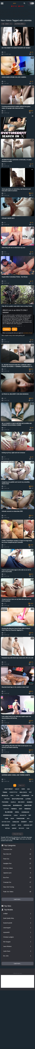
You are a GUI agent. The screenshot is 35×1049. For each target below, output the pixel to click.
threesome (20, 818)
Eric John (17, 956)
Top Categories (10, 845)
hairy (14, 825)
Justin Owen (17, 951)
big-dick (21, 828)
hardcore (7, 805)
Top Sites (7, 906)
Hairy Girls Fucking (17, 887)
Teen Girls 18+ (17, 854)
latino (28, 799)
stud (17, 795)
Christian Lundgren (17, 937)
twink (5, 792)
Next (20, 785)
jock (12, 818)
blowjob (9, 812)
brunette (23, 815)
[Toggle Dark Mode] (31, 3)
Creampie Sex (17, 882)
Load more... (17, 899)
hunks (29, 802)
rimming (28, 808)
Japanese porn (17, 873)
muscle (5, 795)
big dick (21, 802)
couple (13, 802)
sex (28, 789)
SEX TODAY (15, 6)
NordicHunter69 (17, 923)
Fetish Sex (17, 858)
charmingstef (17, 927)
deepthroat (9, 789)
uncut (17, 789)
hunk (23, 789)
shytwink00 (17, 932)
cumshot (25, 795)
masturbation (17, 799)
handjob (16, 821)
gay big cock (6, 821)
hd (32, 795)
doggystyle (13, 792)
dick (19, 825)
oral (12, 795)
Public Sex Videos (17, 891)
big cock (5, 825)
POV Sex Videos (17, 868)
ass (28, 818)
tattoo (7, 798)
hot (30, 815)
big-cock (23, 792)
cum (6, 818)
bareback (17, 805)
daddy (24, 821)
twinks (14, 808)
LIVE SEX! (22, 6)
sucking (6, 808)
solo (31, 821)
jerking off (28, 825)
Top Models (8, 910)
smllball (17, 913)
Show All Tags (17, 834)
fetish (7, 828)
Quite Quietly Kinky (17, 918)
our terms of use (27, 333)
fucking (5, 802)
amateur (28, 805)
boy (30, 792)
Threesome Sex (17, 849)
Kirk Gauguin (17, 941)
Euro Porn (17, 877)
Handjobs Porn (17, 863)
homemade (25, 812)
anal (17, 812)
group (14, 828)
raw (28, 828)
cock (16, 815)
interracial (7, 815)
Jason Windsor (17, 946)
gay (20, 808)
